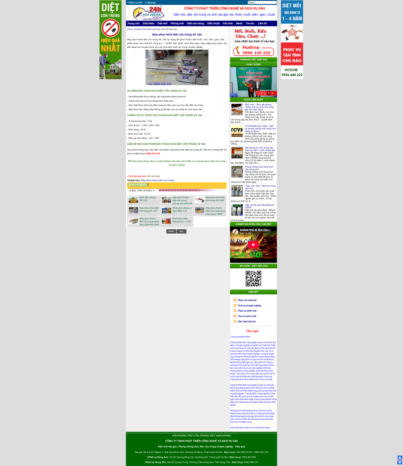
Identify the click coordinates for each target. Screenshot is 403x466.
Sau (181, 231)
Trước (171, 231)
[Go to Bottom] (399, 462)
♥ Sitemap (150, 2)
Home (129, 29)
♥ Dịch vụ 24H (135, 2)
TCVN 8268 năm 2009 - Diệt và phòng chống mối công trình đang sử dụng (260, 128)
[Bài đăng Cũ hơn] (219, 185)
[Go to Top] (399, 457)
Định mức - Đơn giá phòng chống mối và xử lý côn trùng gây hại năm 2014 (259, 107)
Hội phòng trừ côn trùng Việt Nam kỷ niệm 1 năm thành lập (260, 148)
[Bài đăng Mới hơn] (208, 185)
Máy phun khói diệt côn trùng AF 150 (177, 34)
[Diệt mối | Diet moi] (138, 185)
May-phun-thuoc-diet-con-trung (147, 29)
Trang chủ (133, 23)
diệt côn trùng (153, 176)
